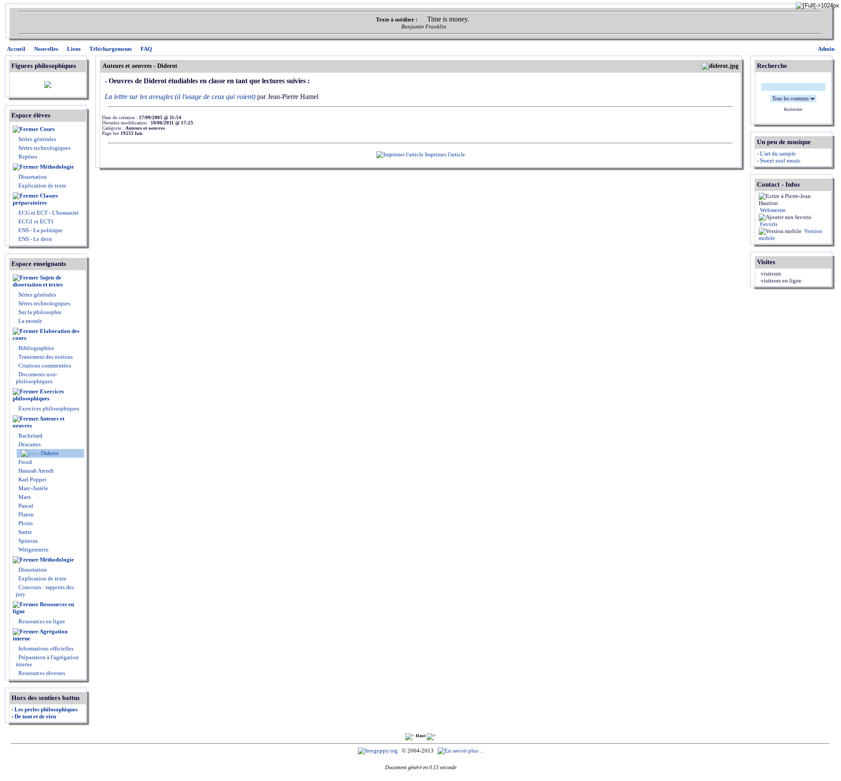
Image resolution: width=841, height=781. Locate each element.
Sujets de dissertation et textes (38, 281)
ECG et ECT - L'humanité (48, 212)
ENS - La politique (40, 230)
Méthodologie (57, 166)
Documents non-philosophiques (36, 378)
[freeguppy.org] (378, 750)
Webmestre (772, 210)
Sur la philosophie (40, 312)
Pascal (25, 505)
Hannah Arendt (35, 470)
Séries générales (37, 139)
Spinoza (27, 540)
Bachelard (29, 435)
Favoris (768, 224)
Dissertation (32, 176)
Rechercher (793, 109)
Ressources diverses (41, 673)
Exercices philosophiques (38, 395)
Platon (25, 514)
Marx (24, 497)
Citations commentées (44, 365)
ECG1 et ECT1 (35, 221)
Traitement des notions (45, 356)
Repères (27, 156)
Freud (24, 462)
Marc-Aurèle (32, 488)
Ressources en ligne (43, 608)
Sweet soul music (780, 160)
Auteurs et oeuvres (38, 422)
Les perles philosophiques (46, 709)
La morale (29, 321)
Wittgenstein (33, 549)
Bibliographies (36, 348)
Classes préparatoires (35, 199)
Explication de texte (42, 185)
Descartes (29, 444)
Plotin (25, 523)
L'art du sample (778, 153)
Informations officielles (45, 648)
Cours (47, 129)
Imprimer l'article (444, 154)
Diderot (49, 453)
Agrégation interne (40, 635)
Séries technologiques (44, 148)
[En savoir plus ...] (461, 750)
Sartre (24, 532)
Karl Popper (31, 479)
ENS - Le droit (34, 239)
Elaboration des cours (46, 334)
